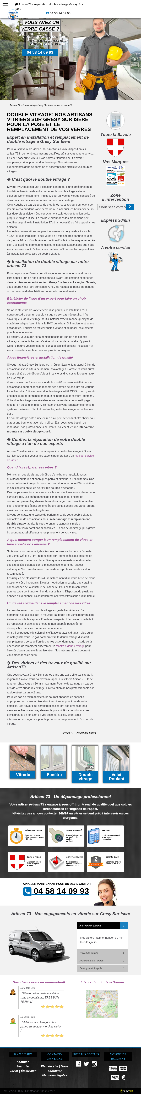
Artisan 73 (15, 105)
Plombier (22, 1062)
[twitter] (86, 1065)
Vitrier (13, 1070)
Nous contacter (58, 1068)
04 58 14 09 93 (60, 13)
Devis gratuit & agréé (90, 968)
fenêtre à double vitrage (70, 646)
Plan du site (49, 1066)
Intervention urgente (90, 925)
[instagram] (94, 1065)
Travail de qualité (88, 953)
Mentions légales (54, 1075)
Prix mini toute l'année (91, 960)
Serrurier (22, 1066)
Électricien (28, 1070)
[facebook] (78, 1065)
